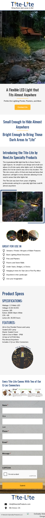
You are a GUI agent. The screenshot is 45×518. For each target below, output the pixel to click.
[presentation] (19, 474)
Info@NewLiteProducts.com (19, 504)
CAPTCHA (6, 468)
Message (6, 453)
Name (5, 405)
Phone (5, 431)
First (4, 416)
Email (5, 442)
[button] (22, 107)
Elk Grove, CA (14, 508)
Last (4, 427)
